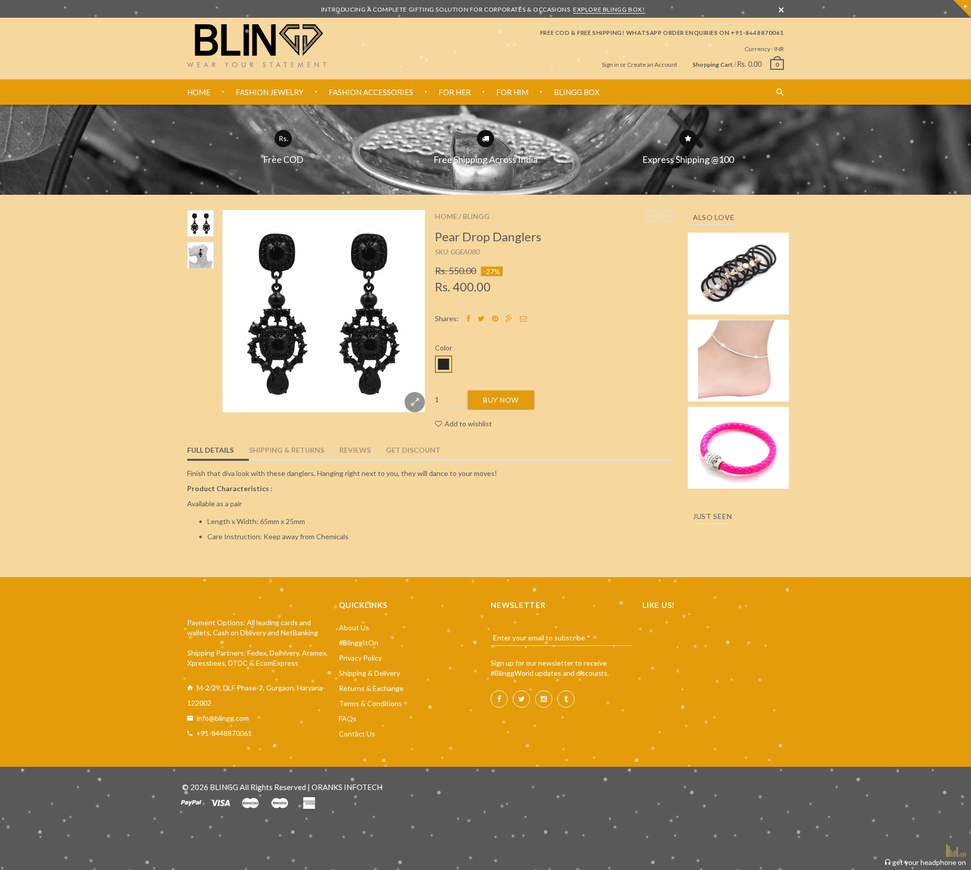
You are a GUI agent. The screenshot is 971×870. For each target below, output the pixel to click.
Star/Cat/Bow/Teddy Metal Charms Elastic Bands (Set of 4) (738, 259)
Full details (210, 450)
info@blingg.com (223, 718)
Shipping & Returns (286, 450)
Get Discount (413, 450)
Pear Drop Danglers (488, 236)
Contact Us (357, 733)
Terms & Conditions (370, 703)
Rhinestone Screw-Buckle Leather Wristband (738, 438)
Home (446, 216)
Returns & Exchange (371, 688)
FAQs (348, 718)
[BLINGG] (256, 45)
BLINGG (476, 216)
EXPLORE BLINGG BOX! (609, 9)
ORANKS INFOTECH (347, 787)
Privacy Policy (360, 658)
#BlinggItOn (358, 642)
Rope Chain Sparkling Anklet (738, 357)
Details (741, 303)
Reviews (355, 450)
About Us (354, 627)
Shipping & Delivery (369, 673)
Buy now (501, 400)
